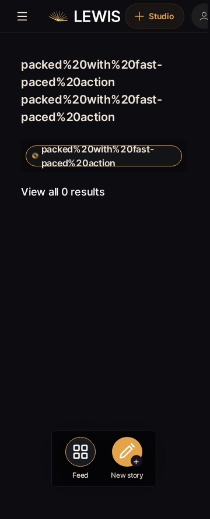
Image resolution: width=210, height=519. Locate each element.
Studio (161, 16)
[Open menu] (22, 16)
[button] (104, 155)
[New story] (127, 452)
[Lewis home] (84, 16)
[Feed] (80, 452)
